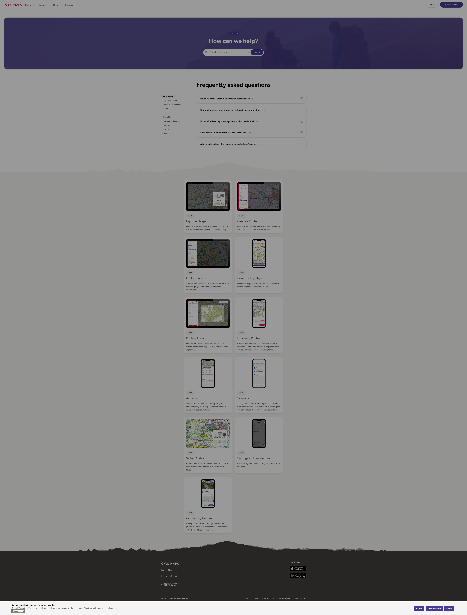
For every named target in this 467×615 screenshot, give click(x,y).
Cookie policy (18, 611)
